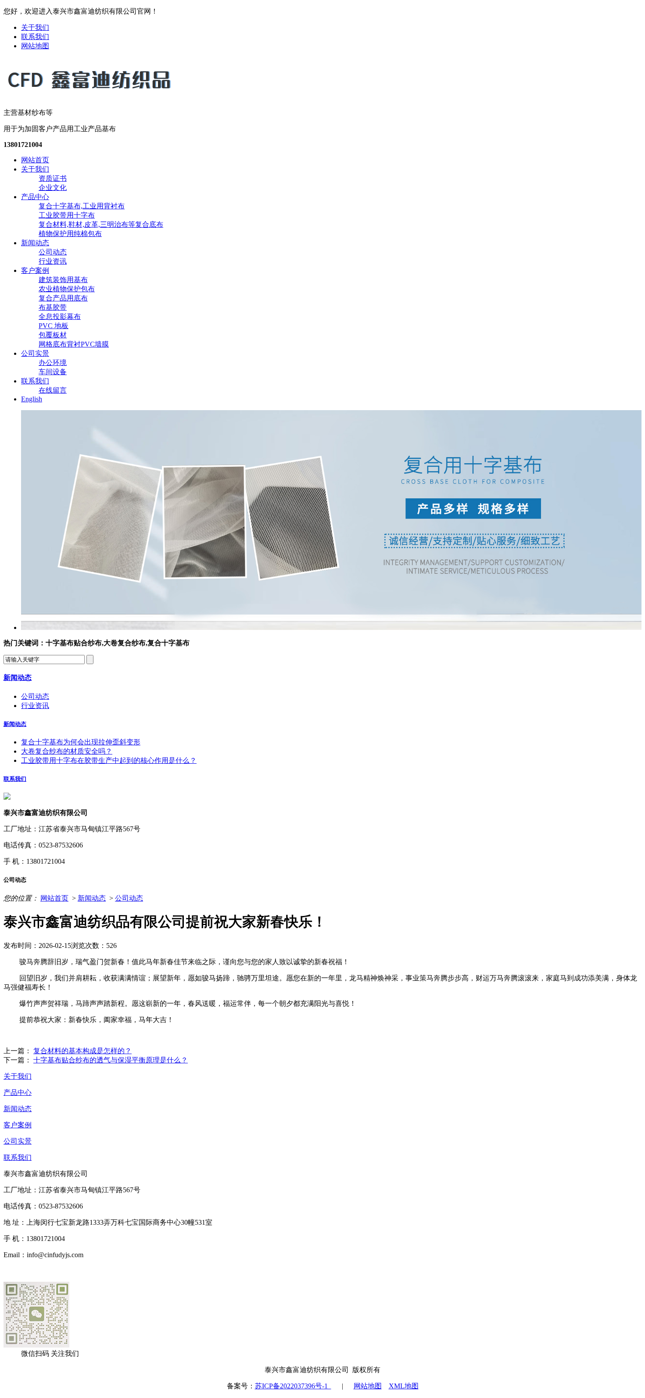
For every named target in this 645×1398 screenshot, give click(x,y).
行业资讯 (53, 261)
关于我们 (35, 27)
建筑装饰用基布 (63, 279)
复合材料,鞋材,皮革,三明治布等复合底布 (101, 224)
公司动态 (53, 252)
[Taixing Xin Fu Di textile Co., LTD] (89, 93)
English (31, 399)
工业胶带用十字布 (67, 215)
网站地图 (35, 46)
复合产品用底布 (63, 298)
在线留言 (53, 390)
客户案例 (35, 270)
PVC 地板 (53, 325)
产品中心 (35, 196)
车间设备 (53, 371)
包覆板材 (53, 335)
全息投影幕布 (60, 316)
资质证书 (53, 178)
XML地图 (404, 1386)
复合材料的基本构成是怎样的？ (82, 1051)
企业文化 (53, 187)
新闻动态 (35, 243)
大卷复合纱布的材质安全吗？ (66, 751)
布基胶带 (53, 307)
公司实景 (35, 353)
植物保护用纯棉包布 (70, 233)
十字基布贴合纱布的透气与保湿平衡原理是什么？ (110, 1060)
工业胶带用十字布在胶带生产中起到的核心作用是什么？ (109, 760)
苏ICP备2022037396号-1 (293, 1386)
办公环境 (53, 362)
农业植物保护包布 (67, 289)
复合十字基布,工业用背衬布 (82, 206)
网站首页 (35, 160)
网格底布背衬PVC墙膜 (74, 344)
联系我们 (35, 36)
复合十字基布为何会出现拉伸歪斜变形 (80, 742)
